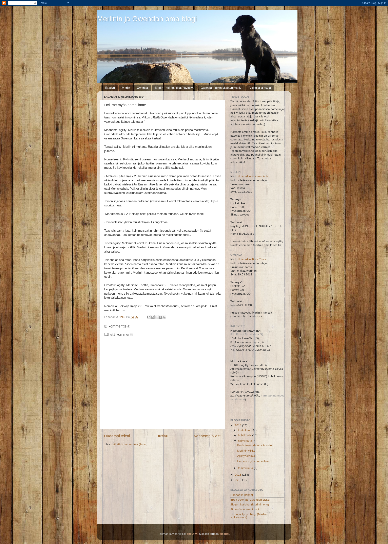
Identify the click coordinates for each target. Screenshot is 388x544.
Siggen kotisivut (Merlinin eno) (249, 504)
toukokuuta (245, 430)
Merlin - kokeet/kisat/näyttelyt (174, 87)
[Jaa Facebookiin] (160, 317)
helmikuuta (245, 440)
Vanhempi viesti (207, 436)
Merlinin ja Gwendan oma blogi (147, 19)
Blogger (224, 533)
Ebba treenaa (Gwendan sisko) (250, 499)
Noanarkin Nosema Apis (253, 176)
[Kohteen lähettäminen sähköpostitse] (149, 317)
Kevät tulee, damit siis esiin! (255, 445)
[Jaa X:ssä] (156, 317)
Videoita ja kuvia (260, 87)
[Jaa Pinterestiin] (164, 317)
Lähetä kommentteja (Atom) (130, 444)
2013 (238, 474)
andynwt (192, 533)
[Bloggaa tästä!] (153, 317)
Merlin (126, 87)
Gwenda (142, 87)
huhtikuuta (245, 435)
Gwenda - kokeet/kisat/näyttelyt (221, 87)
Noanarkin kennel (241, 494)
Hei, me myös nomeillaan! (253, 461)
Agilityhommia (246, 455)
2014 (238, 425)
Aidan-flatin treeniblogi (244, 509)
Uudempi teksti (117, 436)
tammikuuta (246, 468)
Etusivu (110, 87)
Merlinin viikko (246, 450)
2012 (238, 479)
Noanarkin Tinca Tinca (252, 259)
